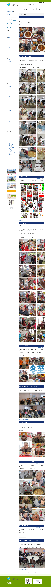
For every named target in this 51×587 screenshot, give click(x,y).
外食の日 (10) (10, 154)
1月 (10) (9, 94)
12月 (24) (10, 59)
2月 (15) (9, 118)
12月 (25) (10, 72)
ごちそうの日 (24, 53)
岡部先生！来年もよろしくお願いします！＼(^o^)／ (29, 540)
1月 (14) (9, 82)
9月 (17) (9, 87)
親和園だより (21, 220)
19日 (41, 463)
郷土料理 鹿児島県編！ (23, 525)
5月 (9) (9, 115)
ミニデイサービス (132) (12, 146)
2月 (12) (9, 105)
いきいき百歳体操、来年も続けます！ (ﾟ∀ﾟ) (28, 386)
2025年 (9, 46)
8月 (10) (9, 112)
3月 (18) (9, 43)
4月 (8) (9, 116)
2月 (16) (9, 81)
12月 (40, 18)
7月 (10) (9, 113)
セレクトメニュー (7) (11, 155)
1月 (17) (9, 45)
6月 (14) (9, 65)
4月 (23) (9, 92)
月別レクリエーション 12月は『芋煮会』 (27, 461)
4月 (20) (9, 67)
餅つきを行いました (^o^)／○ (25, 56)
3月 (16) (9, 68)
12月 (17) (10, 96)
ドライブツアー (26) (11, 150)
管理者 (37, 18)
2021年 (9, 95)
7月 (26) (9, 64)
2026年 (9, 37)
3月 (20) (9, 55)
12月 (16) (10, 121)
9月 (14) (9, 62)
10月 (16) (10, 61)
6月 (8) (9, 114)
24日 (42, 347)
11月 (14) (10, 85)
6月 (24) (9, 40)
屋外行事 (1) (10, 149)
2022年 (9, 83)
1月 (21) (9, 57)
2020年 (9, 107)
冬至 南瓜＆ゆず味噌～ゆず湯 (25, 345)
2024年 (9, 58)
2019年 (9, 120)
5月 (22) (9, 66)
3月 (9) (9, 80)
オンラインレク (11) (11, 147)
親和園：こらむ (11, 11)
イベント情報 (21, 53)
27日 (41, 18)
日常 (19, 383)
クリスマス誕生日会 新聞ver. (25, 176)
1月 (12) (9, 106)
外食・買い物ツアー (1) (12, 152)
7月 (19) (9, 89)
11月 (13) (10, 60)
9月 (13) (9, 111)
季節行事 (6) (10, 151)
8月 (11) (9, 88)
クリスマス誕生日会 (23, 223)
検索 (8, 30)
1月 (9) (9, 119)
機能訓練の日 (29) (11, 144)
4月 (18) (9, 42)
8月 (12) (9, 38)
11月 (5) (9, 122)
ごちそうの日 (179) (11, 153)
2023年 (9, 71)
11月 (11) (10, 109)
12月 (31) (10, 47)
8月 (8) (9, 63)
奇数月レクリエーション (12, 143)
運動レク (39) (10, 148)
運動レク (28, 419)
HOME (8, 11)
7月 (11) (9, 39)
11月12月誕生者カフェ (23, 422)
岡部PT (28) (10, 145)
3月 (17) (9, 93)
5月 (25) (9, 41)
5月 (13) (9, 91)
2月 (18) (9, 44)
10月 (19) (10, 86)
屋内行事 (26, 419)
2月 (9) (9, 69)
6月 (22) (9, 90)
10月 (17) (10, 110)
